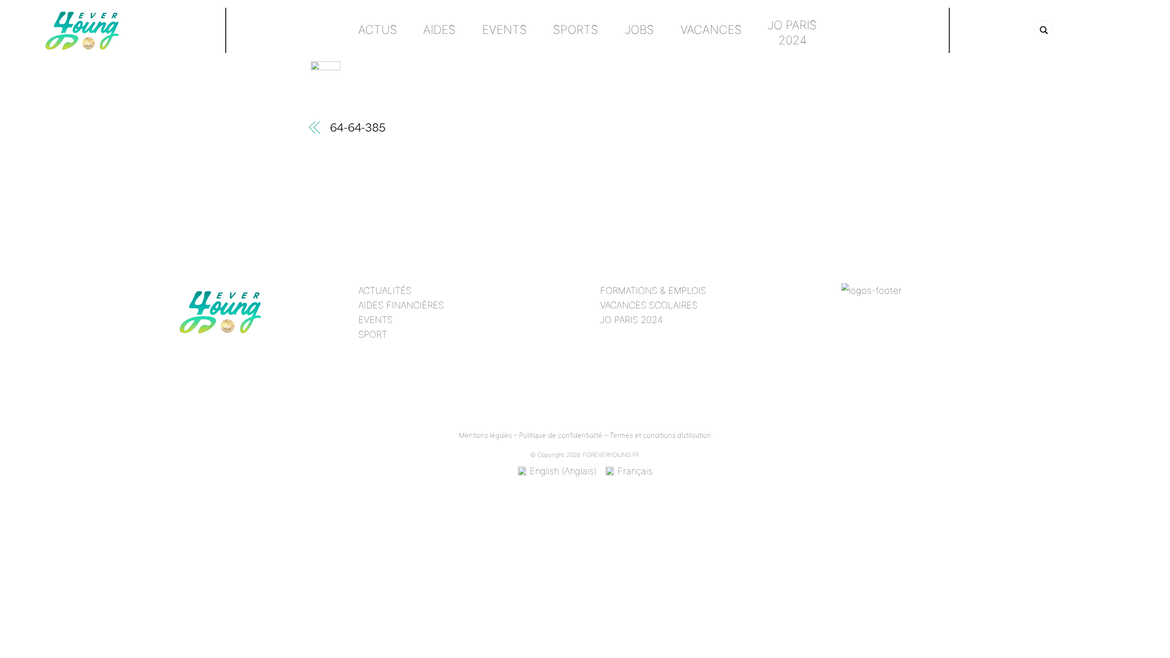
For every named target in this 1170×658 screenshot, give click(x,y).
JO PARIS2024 (792, 32)
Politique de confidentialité (560, 435)
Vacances (711, 29)
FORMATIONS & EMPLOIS (653, 290)
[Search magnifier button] (1044, 30)
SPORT (372, 334)
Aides (439, 29)
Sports (575, 29)
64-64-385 (358, 129)
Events (504, 29)
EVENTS (375, 319)
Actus (377, 29)
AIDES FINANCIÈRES (401, 305)
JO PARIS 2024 (631, 319)
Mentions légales (485, 435)
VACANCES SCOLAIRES (648, 305)
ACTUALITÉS (384, 290)
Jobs (639, 29)
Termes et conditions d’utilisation (660, 435)
